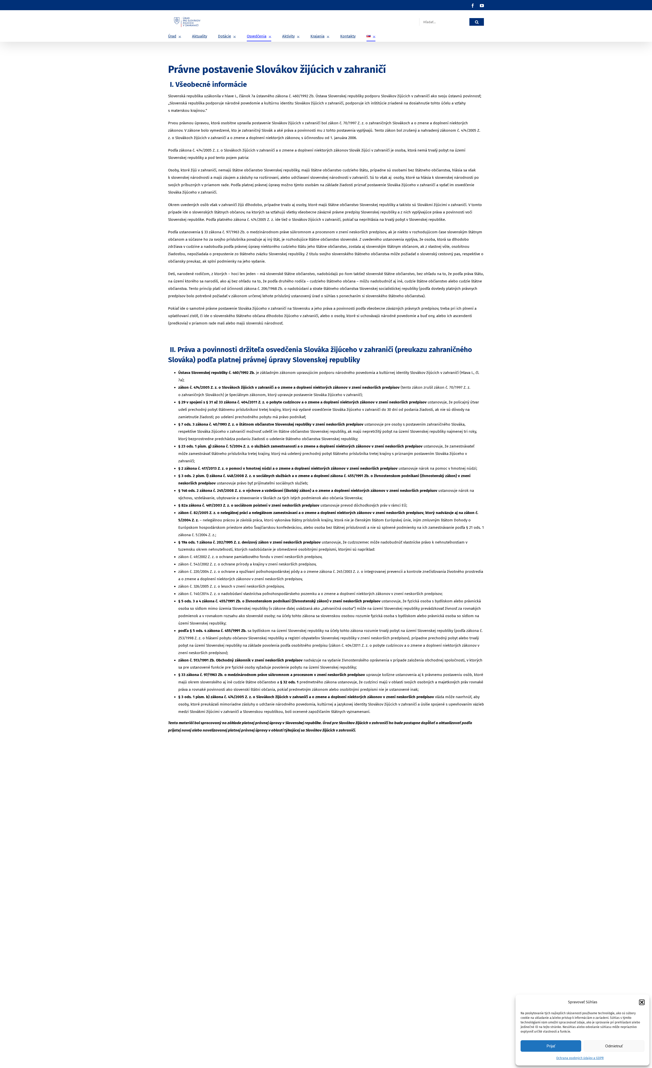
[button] (641, 1002)
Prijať (551, 1046)
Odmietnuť (614, 1046)
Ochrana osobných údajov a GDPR (580, 1058)
